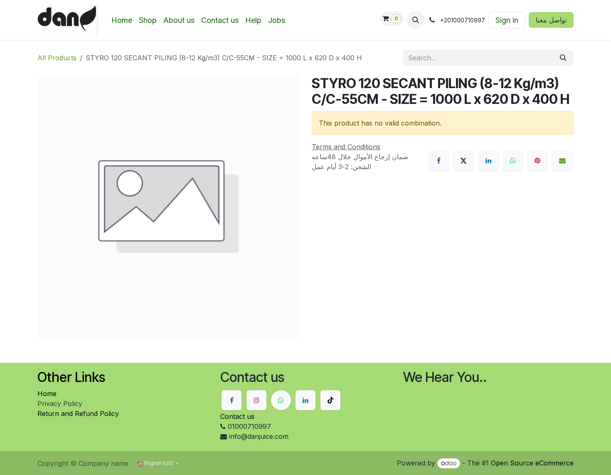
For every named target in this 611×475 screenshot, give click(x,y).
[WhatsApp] (513, 160)
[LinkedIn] (488, 160)
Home (47, 393)
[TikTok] (330, 400)
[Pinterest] (537, 160)
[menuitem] (122, 20)
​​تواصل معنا (551, 20)
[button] (415, 20)
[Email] (562, 160)
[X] (463, 160)
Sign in (506, 20)
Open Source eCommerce (532, 463)
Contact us (237, 416)
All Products (56, 58)
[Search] (563, 58)
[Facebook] (439, 160)
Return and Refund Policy (78, 413)
